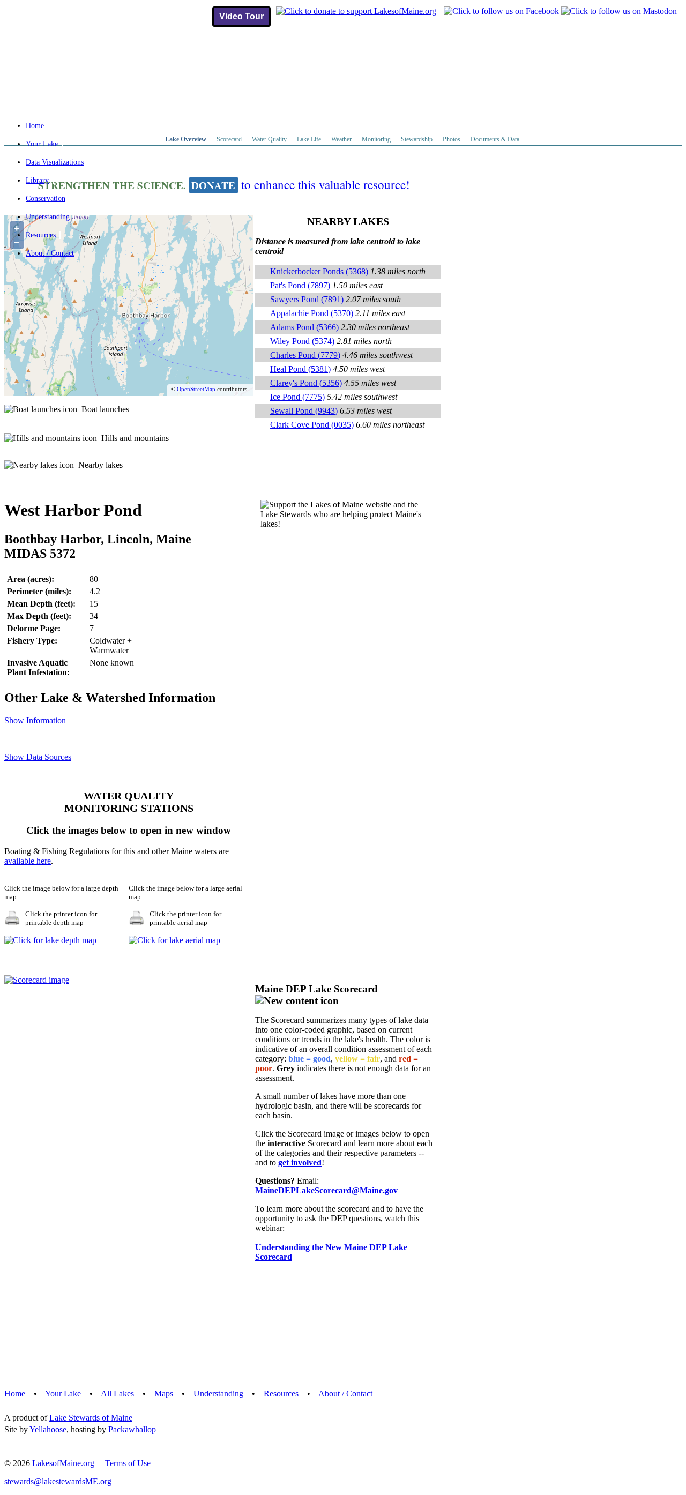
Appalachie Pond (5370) (311, 313)
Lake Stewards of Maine (90, 1417)
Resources (41, 235)
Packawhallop (132, 1429)
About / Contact (50, 253)
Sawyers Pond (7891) (307, 299)
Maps (163, 1393)
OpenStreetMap (196, 389)
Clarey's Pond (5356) (306, 382)
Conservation (45, 199)
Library (37, 180)
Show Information (35, 720)
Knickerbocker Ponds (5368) (319, 271)
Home (35, 126)
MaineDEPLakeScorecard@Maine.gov (326, 1190)
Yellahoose (47, 1429)
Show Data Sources (37, 756)
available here (27, 860)
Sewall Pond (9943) (304, 410)
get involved (300, 1162)
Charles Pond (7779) (305, 355)
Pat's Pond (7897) (300, 285)
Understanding (48, 217)
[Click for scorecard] (36, 979)
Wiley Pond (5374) (302, 341)
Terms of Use (128, 1463)
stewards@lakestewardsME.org (57, 1481)
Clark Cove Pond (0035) (312, 424)
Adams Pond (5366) (304, 327)
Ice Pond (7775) (297, 396)
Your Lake (42, 144)
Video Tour (241, 16)
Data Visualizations (55, 162)
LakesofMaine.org (63, 1463)
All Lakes (117, 1393)
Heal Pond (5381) (300, 368)
